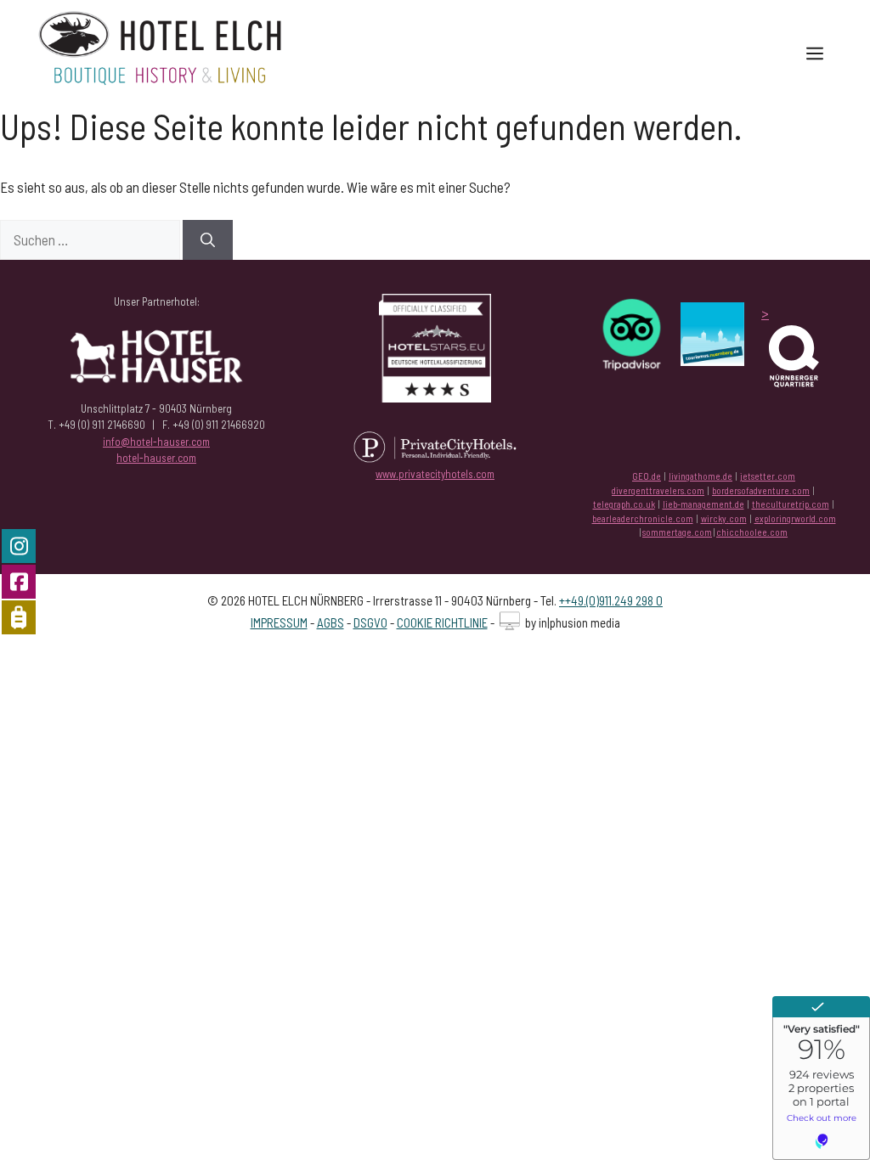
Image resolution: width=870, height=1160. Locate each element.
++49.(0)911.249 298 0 (611, 600)
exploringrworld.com (795, 518)
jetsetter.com (767, 475)
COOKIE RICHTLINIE (442, 622)
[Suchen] (208, 240)
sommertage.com (677, 532)
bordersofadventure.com (761, 490)
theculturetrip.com (790, 504)
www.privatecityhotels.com (435, 474)
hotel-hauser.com (156, 458)
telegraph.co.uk (624, 504)
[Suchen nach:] (91, 239)
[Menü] (815, 52)
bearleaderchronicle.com (642, 518)
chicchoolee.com (752, 532)
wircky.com (724, 518)
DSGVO (370, 622)
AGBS (330, 622)
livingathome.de (700, 475)
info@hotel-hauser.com (156, 441)
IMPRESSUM (279, 622)
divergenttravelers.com (658, 490)
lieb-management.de (703, 504)
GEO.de (646, 475)
